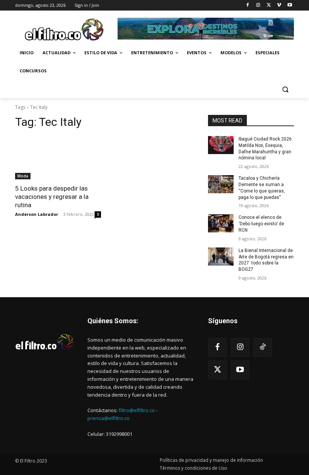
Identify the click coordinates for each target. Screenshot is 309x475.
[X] (269, 5)
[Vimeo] (279, 5)
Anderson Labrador (36, 214)
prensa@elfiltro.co (108, 418)
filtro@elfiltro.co (137, 410)
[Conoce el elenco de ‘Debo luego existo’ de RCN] (221, 223)
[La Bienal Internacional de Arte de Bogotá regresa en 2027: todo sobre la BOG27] (221, 256)
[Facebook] (247, 5)
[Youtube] (289, 5)
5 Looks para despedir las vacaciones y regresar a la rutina (52, 197)
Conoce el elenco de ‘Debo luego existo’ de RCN (261, 224)
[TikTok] (262, 347)
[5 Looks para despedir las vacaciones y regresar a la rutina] (58, 157)
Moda (22, 176)
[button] (285, 89)
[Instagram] (258, 5)
